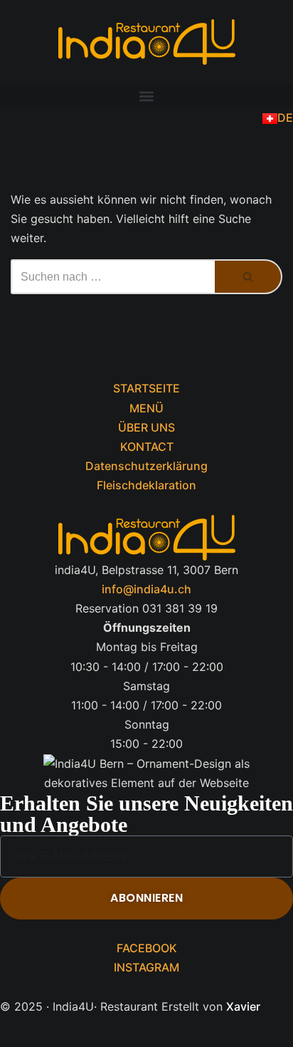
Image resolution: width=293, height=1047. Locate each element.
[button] (146, 96)
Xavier (243, 1006)
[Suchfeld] (248, 276)
